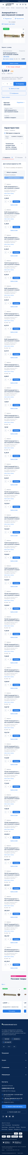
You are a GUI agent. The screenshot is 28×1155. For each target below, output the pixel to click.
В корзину (21, 84)
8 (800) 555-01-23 (8, 1088)
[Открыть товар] (12, 994)
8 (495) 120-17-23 (5, 1)
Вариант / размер (6, 47)
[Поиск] (17, 4)
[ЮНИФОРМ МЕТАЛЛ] (10, 4)
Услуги (4, 1060)
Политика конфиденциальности (9, 1153)
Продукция (5, 1053)
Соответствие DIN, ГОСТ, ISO (12, 1150)
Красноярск (12, 1127)
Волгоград (4, 1129)
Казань (18, 1127)
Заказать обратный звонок (14, 1106)
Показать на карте (16, 1099)
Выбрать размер (14, 63)
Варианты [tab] (8, 157)
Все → (3, 984)
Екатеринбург (15, 1125)
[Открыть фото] (23, 32)
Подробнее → (20, 102)
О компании (5, 1067)
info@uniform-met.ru (22, 1)
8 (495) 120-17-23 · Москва (8, 1091)
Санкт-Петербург (6, 1125)
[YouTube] (9, 1116)
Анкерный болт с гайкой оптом (10, 1006)
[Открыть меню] (3, 4)
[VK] (13, 1116)
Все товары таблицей (14, 66)
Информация (6, 1074)
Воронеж (23, 1127)
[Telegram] (3, 1116)
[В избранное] (23, 29)
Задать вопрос (6, 97)
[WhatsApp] (6, 1116)
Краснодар (5, 1127)
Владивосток (17, 1129)
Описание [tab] (20, 157)
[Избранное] (23, 4)
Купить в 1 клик (15, 88)
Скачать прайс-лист (15, 1112)
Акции (3, 1150)
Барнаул (11, 1129)
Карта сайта (20, 1153)
